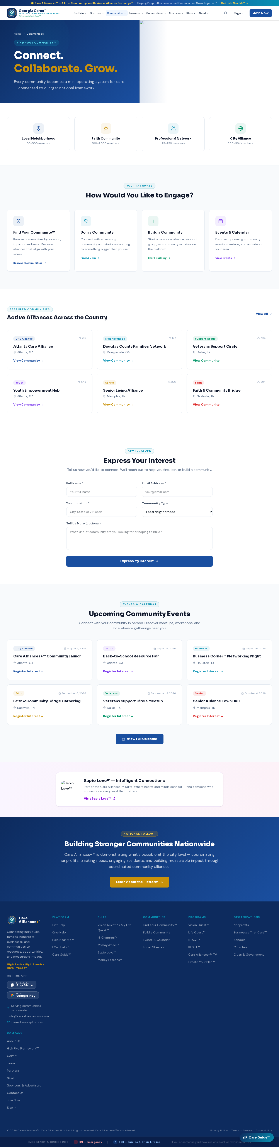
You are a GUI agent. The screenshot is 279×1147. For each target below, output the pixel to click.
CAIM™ (12, 1056)
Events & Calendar (156, 940)
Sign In (239, 13)
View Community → (28, 360)
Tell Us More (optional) (83, 523)
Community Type (155, 503)
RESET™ (194, 947)
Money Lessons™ (110, 960)
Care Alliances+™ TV (202, 955)
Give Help (95, 13)
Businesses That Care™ (250, 932)
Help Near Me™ (63, 940)
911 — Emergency (89, 1142)
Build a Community (156, 932)
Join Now (261, 13)
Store (189, 13)
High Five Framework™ (23, 1048)
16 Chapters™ (107, 938)
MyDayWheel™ (108, 945)
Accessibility (264, 1130)
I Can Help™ (60, 947)
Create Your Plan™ (201, 962)
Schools (239, 940)
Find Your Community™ (160, 925)
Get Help (78, 13)
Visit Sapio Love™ (97, 798)
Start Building (157, 258)
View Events (223, 258)
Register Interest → (28, 671)
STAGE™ (194, 940)
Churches (240, 947)
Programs (134, 13)
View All (262, 314)
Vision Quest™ (198, 925)
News (11, 1078)
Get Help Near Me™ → (235, 3)
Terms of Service (241, 1130)
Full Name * (74, 483)
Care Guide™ (61, 955)
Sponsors (174, 13)
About (202, 13)
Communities (115, 13)
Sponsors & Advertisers (24, 1085)
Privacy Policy (219, 1130)
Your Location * (78, 503)
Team (11, 1063)
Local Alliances (153, 947)
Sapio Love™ (107, 952)
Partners (13, 1071)
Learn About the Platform (137, 882)
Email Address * (154, 483)
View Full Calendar (142, 739)
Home (18, 33)
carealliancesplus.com (27, 1022)
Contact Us (15, 1093)
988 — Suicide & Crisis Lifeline (137, 1142)
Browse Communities (28, 263)
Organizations (154, 13)
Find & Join (88, 258)
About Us (13, 1041)
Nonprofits (241, 925)
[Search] (225, 13)
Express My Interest (137, 561)
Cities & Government (249, 955)
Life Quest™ (196, 932)
